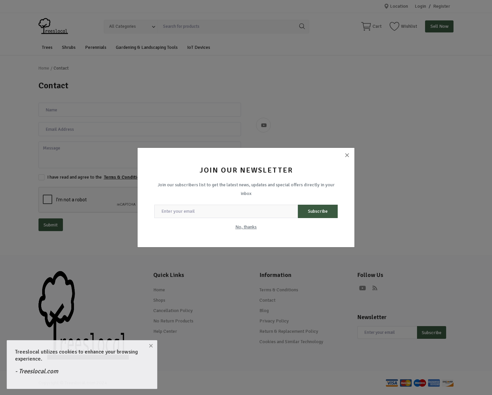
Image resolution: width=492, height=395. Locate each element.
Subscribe (318, 211)
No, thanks (246, 227)
